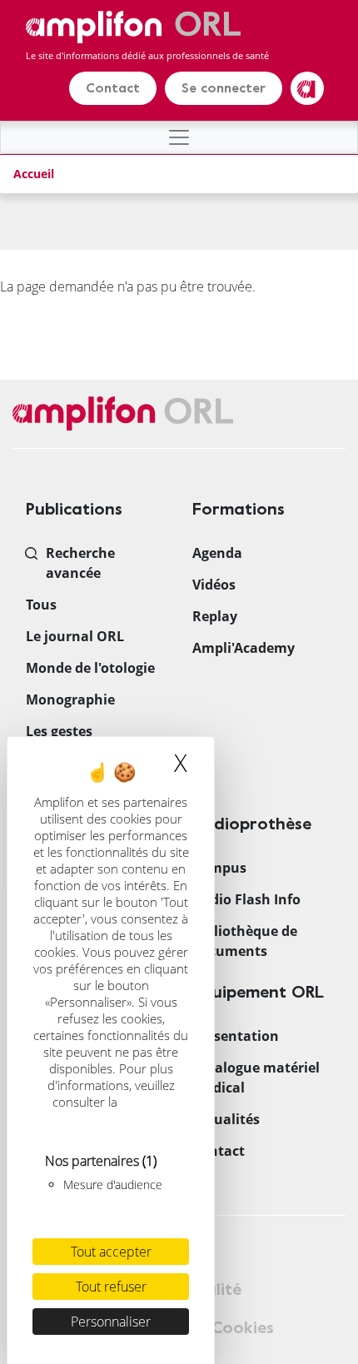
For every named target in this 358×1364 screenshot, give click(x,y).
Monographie (70, 699)
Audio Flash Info (246, 899)
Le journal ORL (75, 636)
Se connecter (223, 88)
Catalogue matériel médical (256, 1077)
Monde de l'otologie (90, 668)
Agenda (217, 553)
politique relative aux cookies (113, 1110)
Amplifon (307, 88)
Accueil (33, 174)
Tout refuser (111, 1286)
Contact (113, 88)
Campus (219, 868)
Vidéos (214, 584)
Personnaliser (111, 1321)
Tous (41, 604)
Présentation (235, 1036)
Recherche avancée (80, 563)
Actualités (226, 1119)
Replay (214, 616)
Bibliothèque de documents (244, 941)
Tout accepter (111, 1251)
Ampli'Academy (243, 648)
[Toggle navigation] (179, 137)
